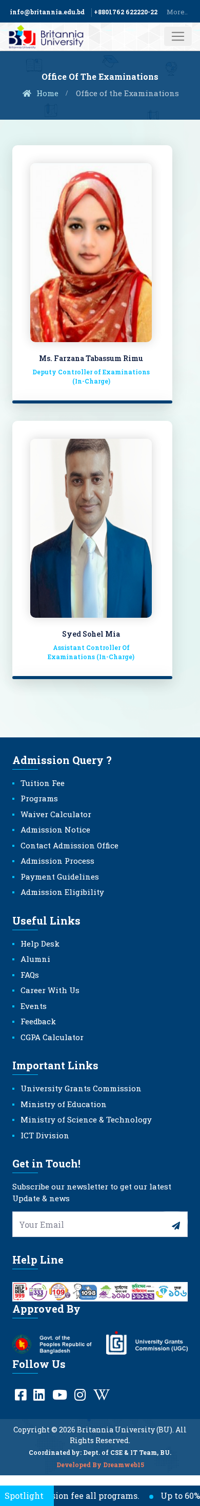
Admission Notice (55, 829)
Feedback (38, 1021)
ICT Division (45, 1135)
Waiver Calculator (56, 814)
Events (34, 1006)
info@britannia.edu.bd (47, 12)
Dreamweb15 (123, 1464)
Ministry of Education (64, 1104)
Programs (39, 798)
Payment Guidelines (60, 876)
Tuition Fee (43, 783)
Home (46, 93)
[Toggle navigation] (178, 36)
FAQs (30, 975)
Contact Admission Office (69, 845)
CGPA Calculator (52, 1037)
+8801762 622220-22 (125, 12)
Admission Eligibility (62, 892)
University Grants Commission (81, 1088)
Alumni (35, 959)
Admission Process (57, 861)
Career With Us (50, 990)
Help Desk (40, 943)
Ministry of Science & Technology (86, 1119)
